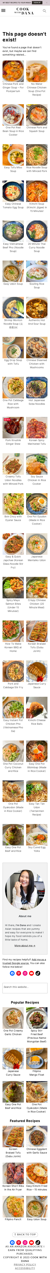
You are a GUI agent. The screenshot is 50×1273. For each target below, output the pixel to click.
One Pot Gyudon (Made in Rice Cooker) (37, 520)
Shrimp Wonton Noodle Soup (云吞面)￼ (13, 324)
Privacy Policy (25, 1265)
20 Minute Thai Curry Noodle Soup (37, 247)
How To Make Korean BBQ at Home (13, 647)
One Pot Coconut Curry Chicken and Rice (13, 767)
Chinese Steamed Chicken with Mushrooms (37, 364)
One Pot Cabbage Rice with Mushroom (13, 404)
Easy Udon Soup (13, 283)
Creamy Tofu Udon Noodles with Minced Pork (13, 480)
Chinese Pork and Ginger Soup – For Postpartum (13, 87)
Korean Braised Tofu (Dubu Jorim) (37, 647)
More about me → (25, 945)
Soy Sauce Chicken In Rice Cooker (37, 480)
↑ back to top (25, 1234)
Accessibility (25, 1268)
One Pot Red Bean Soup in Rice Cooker (13, 131)
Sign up (37, 2)
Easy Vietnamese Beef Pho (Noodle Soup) (13, 247)
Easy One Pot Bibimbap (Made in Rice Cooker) (36, 767)
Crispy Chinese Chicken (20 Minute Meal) (37, 604)
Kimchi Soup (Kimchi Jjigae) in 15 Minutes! (37, 207)
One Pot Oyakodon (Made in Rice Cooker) (13, 807)
